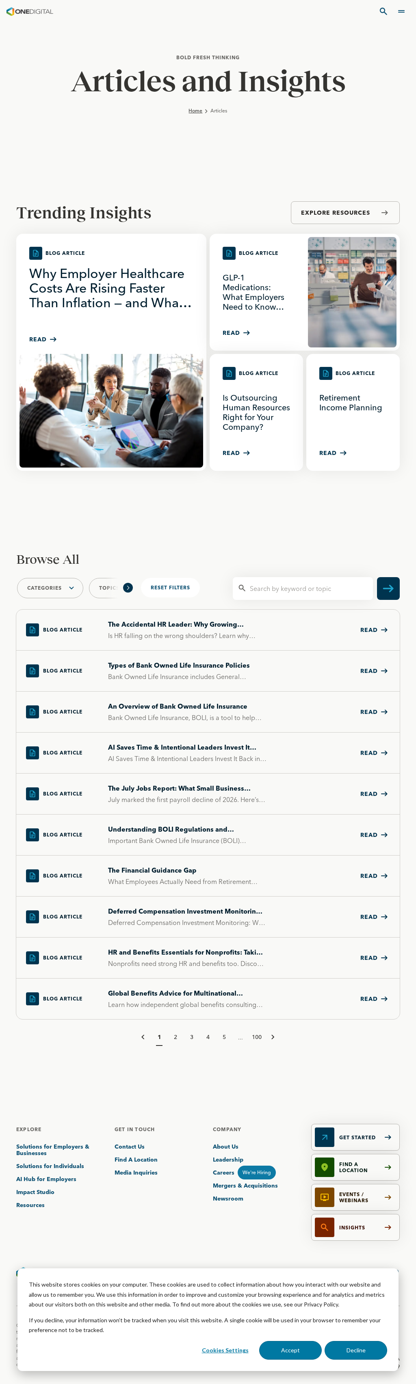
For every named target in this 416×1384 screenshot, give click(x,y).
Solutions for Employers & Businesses (52, 1150)
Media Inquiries (136, 1172)
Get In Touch (135, 1129)
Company (227, 1129)
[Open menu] (401, 11)
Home (195, 111)
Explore (28, 1129)
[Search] (383, 11)
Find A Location (136, 1159)
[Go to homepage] (29, 11)
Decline (356, 1350)
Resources (30, 1205)
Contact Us (130, 1146)
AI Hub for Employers (47, 1179)
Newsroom (228, 1198)
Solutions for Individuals (50, 1166)
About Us (225, 1146)
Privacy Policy (321, 1304)
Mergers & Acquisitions (245, 1185)
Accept (290, 1350)
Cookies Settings (225, 1350)
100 (257, 1037)
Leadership (228, 1159)
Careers (223, 1172)
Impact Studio (35, 1192)
